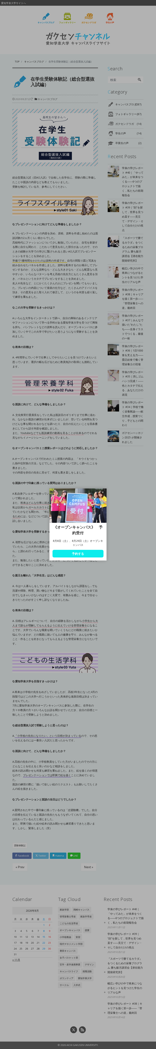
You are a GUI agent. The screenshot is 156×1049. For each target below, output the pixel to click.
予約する (78, 554)
